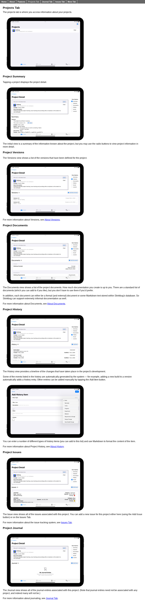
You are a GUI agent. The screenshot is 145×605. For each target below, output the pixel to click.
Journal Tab (47, 2)
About (12, 2)
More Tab (72, 2)
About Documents (56, 303)
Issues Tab (60, 2)
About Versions (52, 219)
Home (4, 2)
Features (21, 2)
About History (57, 446)
